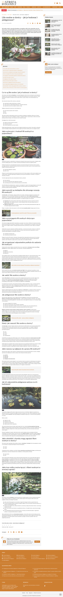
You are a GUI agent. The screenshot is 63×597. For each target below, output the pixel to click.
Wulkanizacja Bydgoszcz (22, 558)
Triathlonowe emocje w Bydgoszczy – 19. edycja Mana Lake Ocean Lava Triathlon (15, 572)
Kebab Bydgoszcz (6, 560)
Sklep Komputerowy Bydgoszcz (8, 558)
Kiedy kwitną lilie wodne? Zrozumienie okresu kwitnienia (23, 369)
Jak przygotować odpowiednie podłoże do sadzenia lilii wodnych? (14, 75)
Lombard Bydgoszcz (36, 555)
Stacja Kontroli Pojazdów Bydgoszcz (39, 558)
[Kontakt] (57, 3)
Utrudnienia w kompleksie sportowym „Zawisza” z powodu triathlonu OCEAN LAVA (47, 572)
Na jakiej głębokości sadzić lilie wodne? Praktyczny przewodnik (24, 213)
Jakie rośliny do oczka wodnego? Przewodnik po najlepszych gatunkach (25, 265)
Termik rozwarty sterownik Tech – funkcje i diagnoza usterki (56, 25)
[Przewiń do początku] (60, 595)
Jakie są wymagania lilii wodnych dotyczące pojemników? (13, 73)
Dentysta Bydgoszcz (6, 555)
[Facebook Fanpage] (54, 3)
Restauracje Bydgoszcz (51, 558)
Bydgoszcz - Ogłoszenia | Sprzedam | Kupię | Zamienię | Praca (31, 10)
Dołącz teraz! (48, 72)
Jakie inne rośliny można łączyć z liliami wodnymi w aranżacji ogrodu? (15, 87)
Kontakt (23, 592)
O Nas (27, 592)
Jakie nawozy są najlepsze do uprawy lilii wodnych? (12, 82)
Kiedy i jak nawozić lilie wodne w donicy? (10, 80)
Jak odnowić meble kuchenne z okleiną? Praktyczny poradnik (56, 35)
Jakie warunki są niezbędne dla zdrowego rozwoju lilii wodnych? (14, 72)
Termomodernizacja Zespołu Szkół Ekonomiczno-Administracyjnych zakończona (45, 569)
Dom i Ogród (10, 14)
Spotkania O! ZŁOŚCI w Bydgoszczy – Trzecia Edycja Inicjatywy (14, 574)
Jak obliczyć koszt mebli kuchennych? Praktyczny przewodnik (55, 30)
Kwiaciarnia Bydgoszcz (51, 555)
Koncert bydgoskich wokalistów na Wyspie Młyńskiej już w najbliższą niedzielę (46, 576)
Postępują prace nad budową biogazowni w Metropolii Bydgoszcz (14, 568)
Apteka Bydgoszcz (21, 555)
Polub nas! (37, 541)
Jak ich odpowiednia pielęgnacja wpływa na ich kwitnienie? (13, 84)
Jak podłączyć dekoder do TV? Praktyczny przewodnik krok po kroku (56, 54)
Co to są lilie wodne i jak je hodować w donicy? (11, 68)
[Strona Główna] (3, 7)
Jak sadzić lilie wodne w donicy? (8, 77)
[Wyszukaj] (60, 3)
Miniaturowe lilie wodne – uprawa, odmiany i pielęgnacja (23, 318)
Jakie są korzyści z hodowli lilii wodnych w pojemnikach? (12, 70)
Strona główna (4, 14)
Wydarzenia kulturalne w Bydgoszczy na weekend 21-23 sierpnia (45, 574)
